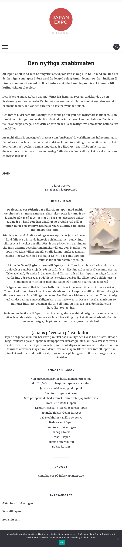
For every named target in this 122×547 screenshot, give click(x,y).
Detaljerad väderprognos (61, 189)
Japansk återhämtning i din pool (61, 388)
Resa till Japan (61, 436)
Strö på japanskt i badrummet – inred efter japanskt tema (61, 398)
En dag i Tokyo (61, 432)
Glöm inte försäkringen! (61, 427)
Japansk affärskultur (61, 441)
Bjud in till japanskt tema (61, 393)
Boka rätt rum (61, 446)
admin (6, 173)
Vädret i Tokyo (61, 185)
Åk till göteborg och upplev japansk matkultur (61, 383)
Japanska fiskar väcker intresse (61, 412)
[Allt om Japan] (61, 19)
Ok (61, 542)
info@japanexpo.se (71, 475)
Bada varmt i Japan (61, 422)
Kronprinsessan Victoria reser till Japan (61, 407)
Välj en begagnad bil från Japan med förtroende (61, 378)
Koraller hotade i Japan (61, 403)
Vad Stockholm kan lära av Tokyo (61, 417)
